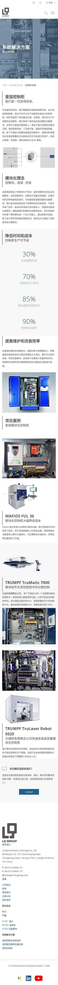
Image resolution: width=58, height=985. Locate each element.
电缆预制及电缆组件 (11, 940)
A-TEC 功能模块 (9, 928)
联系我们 (6, 844)
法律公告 (6, 896)
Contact (29, 791)
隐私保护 (6, 899)
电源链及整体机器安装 (12, 944)
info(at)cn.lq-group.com (16, 875)
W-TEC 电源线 (8, 925)
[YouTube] (39, 977)
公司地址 (6, 884)
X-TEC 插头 (7, 921)
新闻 (4, 888)
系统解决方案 (16, 85)
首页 (5, 85)
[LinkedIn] (28, 977)
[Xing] (19, 977)
